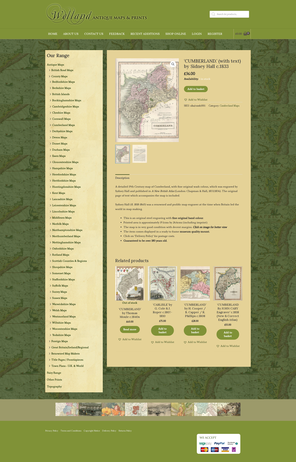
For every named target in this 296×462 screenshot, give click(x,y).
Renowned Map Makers (65, 353)
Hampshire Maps (62, 168)
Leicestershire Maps (64, 205)
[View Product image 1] (122, 154)
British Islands (61, 94)
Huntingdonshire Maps (66, 186)
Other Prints (54, 379)
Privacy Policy (51, 430)
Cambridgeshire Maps (65, 106)
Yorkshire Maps (61, 335)
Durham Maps (61, 149)
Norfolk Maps (60, 223)
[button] (173, 64)
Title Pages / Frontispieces (67, 359)
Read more (129, 329)
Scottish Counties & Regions (69, 260)
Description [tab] (122, 177)
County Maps (59, 76)
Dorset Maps (59, 143)
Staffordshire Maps (63, 279)
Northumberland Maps (66, 236)
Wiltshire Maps (61, 322)
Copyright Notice (92, 430)
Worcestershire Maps (64, 328)
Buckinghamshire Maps (66, 100)
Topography (54, 386)
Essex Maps (59, 155)
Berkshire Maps (61, 88)
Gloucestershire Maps (65, 162)
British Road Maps (62, 70)
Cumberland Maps (63, 125)
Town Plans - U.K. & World (67, 365)
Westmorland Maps (64, 316)
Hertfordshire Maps (64, 180)
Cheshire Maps (61, 112)
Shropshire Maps (62, 267)
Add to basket (195, 89)
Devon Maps (59, 137)
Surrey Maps (59, 291)
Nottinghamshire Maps (66, 242)
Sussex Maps (59, 298)
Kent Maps (58, 193)
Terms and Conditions (70, 430)
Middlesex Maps (62, 217)
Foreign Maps (59, 341)
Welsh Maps (59, 310)
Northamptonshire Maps (67, 230)
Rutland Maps (60, 254)
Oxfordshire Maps (63, 248)
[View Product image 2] (139, 154)
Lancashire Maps (62, 199)
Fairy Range (54, 372)
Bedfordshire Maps (63, 81)
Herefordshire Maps (64, 174)
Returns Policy (125, 430)
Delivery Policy (109, 430)
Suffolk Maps (60, 285)
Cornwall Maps (61, 118)
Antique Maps (55, 64)
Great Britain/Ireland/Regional (70, 347)
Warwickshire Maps (64, 304)
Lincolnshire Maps (63, 211)
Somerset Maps (61, 273)
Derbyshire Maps (62, 131)
